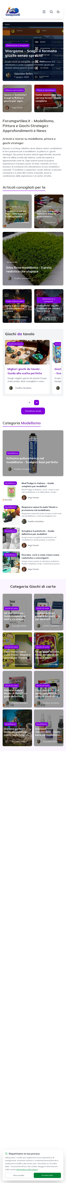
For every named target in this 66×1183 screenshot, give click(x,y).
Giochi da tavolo (13, 206)
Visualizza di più (33, 411)
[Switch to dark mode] (58, 12)
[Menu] (44, 12)
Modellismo (12, 262)
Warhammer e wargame (17, 45)
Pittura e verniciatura (14, 90)
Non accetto (18, 1175)
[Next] (36, 402)
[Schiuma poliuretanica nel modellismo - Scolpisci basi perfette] (33, 453)
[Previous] (29, 402)
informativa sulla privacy (27, 1169)
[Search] (51, 11)
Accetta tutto (47, 1175)
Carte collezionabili (15, 301)
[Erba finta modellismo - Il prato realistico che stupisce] (33, 258)
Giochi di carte (11, 608)
